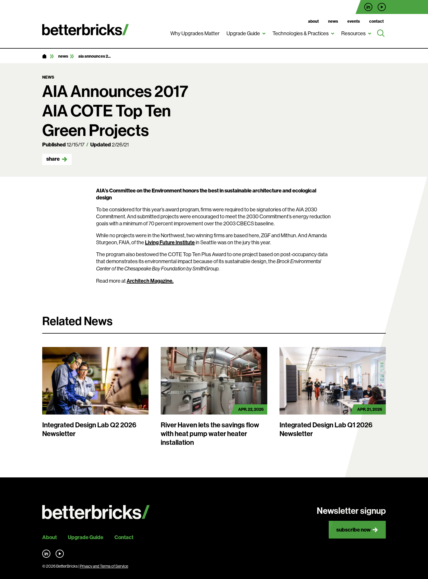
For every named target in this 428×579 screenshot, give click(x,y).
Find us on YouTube (382, 7)
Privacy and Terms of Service (104, 566)
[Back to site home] (96, 512)
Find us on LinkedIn (368, 7)
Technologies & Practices (301, 33)
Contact (376, 21)
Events (353, 21)
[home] (44, 56)
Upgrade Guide (243, 33)
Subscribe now (353, 529)
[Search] (381, 33)
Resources (353, 33)
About (313, 21)
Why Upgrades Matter (195, 33)
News (333, 21)
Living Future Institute (170, 242)
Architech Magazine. (150, 280)
